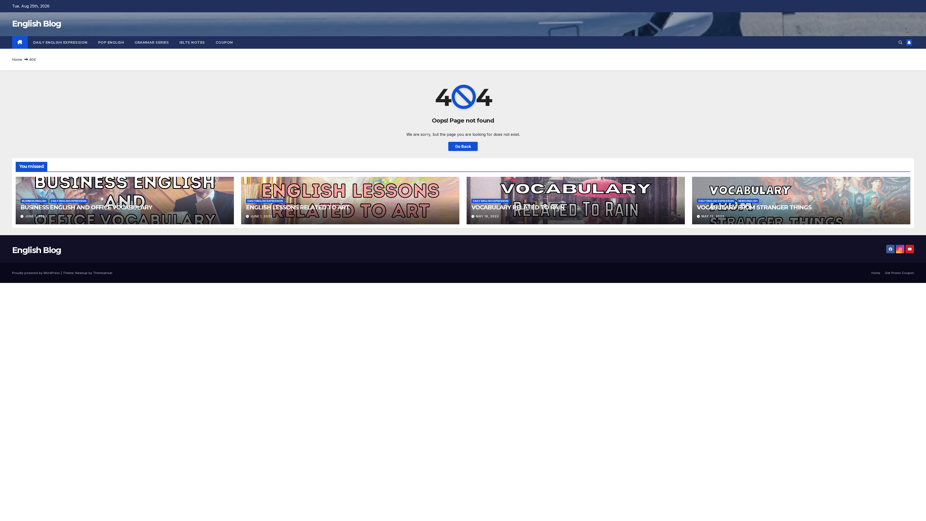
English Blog (36, 24)
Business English (34, 200)
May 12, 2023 (712, 216)
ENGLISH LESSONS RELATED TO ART (297, 207)
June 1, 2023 (36, 216)
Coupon (224, 42)
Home (17, 59)
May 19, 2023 (487, 216)
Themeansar (102, 273)
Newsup (81, 273)
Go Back (463, 146)
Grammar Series (152, 42)
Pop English (111, 42)
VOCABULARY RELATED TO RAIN (518, 207)
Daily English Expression (60, 42)
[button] (900, 42)
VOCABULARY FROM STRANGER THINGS (754, 207)
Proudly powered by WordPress (36, 273)
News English (747, 200)
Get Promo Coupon (899, 273)
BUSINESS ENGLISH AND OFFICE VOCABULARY (86, 207)
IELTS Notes (192, 42)
